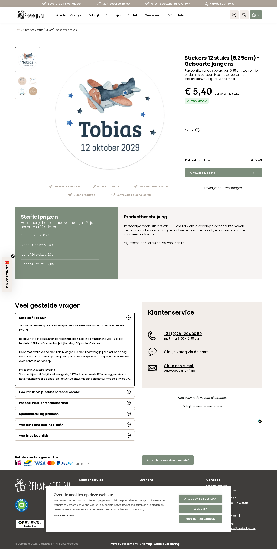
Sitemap (145, 544)
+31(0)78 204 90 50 (222, 3)
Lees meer (227, 79)
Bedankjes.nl (47, 543)
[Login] (234, 14)
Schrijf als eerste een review (202, 406)
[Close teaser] (13, 256)
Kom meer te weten (64, 515)
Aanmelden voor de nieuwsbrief (168, 460)
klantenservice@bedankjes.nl (235, 528)
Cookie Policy (136, 509)
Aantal (192, 128)
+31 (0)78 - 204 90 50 (183, 333)
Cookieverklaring (167, 544)
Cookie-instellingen (200, 519)
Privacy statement (124, 544)
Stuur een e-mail (179, 365)
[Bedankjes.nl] (30, 15)
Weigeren (201, 509)
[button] (202, 405)
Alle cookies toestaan (200, 498)
